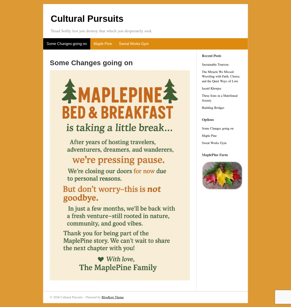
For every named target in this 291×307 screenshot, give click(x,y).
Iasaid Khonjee (211, 88)
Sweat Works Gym (134, 44)
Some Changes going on (67, 44)
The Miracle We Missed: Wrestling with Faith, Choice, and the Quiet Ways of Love (221, 76)
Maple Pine (103, 44)
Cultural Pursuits (87, 19)
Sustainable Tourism (215, 64)
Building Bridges (213, 107)
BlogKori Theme (113, 297)
